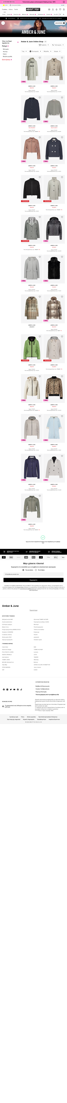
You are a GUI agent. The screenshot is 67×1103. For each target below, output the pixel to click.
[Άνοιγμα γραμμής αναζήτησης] (63, 14)
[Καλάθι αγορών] (64, 9)
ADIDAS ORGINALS (7, 654)
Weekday (36, 659)
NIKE (35, 647)
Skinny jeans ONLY (7, 637)
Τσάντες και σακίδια (39, 629)
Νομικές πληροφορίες (28, 719)
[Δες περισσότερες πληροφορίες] (32, 93)
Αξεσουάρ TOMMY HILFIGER (41, 619)
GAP (3, 669)
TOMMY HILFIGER (38, 649)
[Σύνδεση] (53, 9)
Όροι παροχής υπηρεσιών (13, 719)
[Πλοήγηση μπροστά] (60, 14)
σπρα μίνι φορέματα (7, 639)
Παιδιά (16, 9)
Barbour (36, 662)
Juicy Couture (37, 667)
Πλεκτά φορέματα (38, 627)
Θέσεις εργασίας (31, 716)
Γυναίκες (4, 9)
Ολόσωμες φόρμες (7, 624)
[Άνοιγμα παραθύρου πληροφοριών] (64, 2)
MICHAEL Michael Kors (8, 662)
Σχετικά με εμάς (14, 716)
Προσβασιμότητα (41, 719)
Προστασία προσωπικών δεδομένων (48, 716)
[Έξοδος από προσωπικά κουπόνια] (49, 9)
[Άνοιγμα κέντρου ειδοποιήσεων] (56, 9)
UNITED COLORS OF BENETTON (42, 664)
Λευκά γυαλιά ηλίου (7, 622)
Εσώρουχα (36, 632)
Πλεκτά (35, 634)
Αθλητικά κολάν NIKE (7, 619)
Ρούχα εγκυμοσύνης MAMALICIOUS (11, 629)
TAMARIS (36, 657)
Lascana (36, 652)
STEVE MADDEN (6, 667)
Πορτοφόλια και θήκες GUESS (41, 622)
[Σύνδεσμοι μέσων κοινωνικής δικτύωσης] (4, 689)
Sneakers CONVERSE (7, 632)
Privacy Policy (20, 587)
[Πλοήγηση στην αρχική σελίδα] (11, 683)
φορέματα (36, 637)
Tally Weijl (4, 664)
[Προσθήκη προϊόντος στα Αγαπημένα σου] (40, 58)
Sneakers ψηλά (38, 639)
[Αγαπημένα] (60, 9)
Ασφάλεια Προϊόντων (54, 719)
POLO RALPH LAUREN (7, 652)
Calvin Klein (5, 647)
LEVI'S (35, 654)
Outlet (6, 5)
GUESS (35, 669)
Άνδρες (11, 9)
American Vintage (6, 649)
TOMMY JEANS (6, 659)
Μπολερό (36, 624)
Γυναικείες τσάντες (7, 634)
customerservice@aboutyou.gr (28, 588)
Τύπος (22, 716)
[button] (44, 45)
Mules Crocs (5, 627)
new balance (5, 657)
